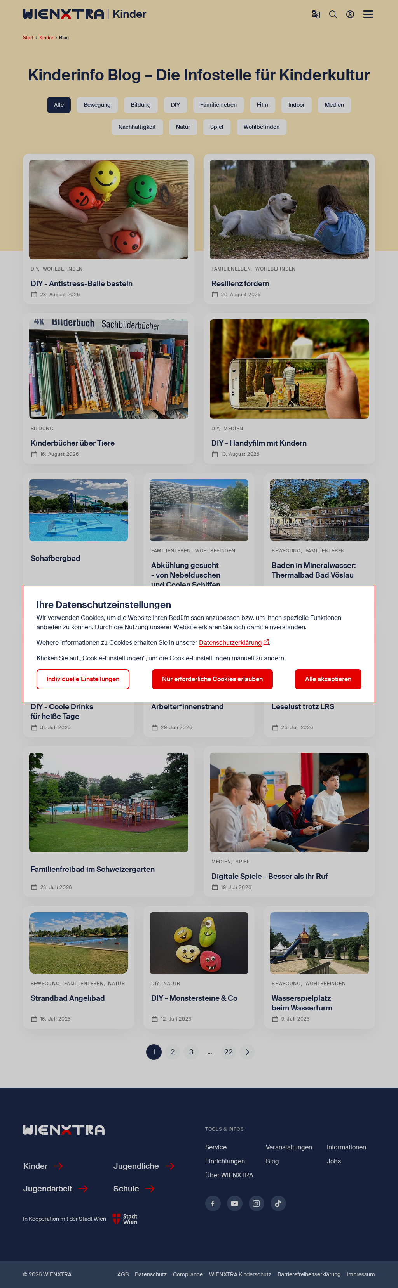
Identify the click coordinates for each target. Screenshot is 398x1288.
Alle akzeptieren (328, 679)
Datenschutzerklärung (230, 643)
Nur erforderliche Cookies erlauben (212, 679)
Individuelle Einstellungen (83, 679)
